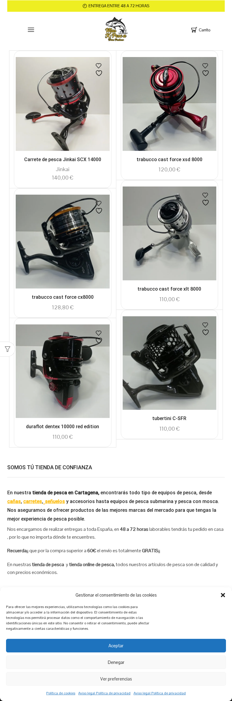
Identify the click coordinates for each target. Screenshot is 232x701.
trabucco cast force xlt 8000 (169, 289)
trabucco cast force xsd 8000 (169, 159)
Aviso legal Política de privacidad (104, 693)
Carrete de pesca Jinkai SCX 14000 (62, 159)
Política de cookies (60, 693)
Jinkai (62, 169)
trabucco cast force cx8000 (63, 297)
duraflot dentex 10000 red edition (62, 426)
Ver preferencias (116, 679)
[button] (223, 595)
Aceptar (116, 645)
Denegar (116, 662)
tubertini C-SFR (169, 418)
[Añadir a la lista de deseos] (99, 69)
